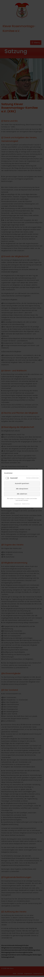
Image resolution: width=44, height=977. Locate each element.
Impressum (17, 504)
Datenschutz (26, 504)
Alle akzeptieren (22, 488)
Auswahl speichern (22, 483)
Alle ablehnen (22, 494)
